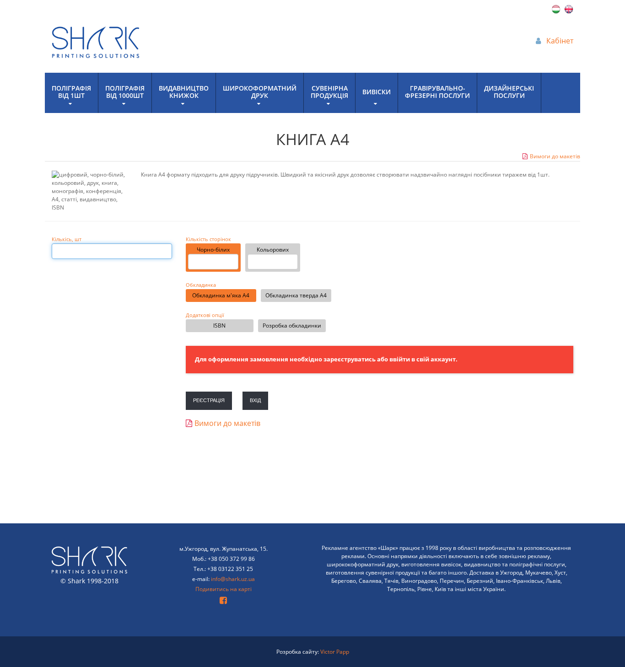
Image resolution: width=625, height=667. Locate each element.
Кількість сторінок (208, 239)
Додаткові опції (205, 315)
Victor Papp (334, 652)
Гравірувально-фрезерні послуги (437, 91)
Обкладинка (201, 285)
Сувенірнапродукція (329, 91)
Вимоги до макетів (555, 156)
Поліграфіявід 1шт (71, 91)
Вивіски (376, 91)
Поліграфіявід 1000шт (125, 91)
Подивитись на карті (223, 589)
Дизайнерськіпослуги (509, 91)
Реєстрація (209, 400)
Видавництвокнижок (184, 91)
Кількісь (66, 239)
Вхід (255, 400)
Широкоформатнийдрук (259, 91)
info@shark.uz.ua (233, 579)
